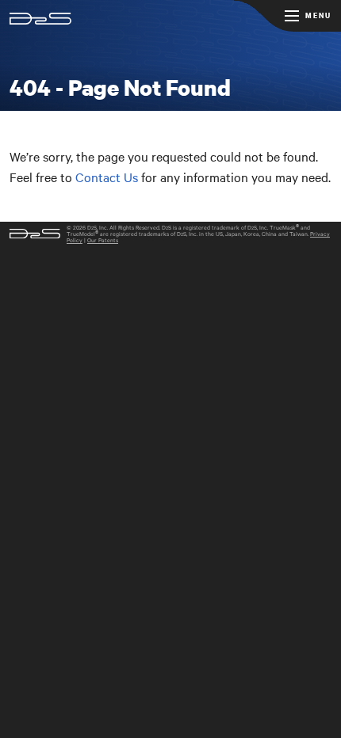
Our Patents (102, 240)
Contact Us (106, 176)
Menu (318, 15)
